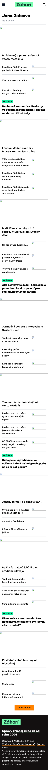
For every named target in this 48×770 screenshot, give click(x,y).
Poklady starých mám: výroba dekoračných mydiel (14, 416)
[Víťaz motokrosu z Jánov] (39, 80)
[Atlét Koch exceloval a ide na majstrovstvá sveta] (39, 592)
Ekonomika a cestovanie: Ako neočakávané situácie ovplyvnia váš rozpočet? (23, 622)
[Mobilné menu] (3, 4)
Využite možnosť (18, 744)
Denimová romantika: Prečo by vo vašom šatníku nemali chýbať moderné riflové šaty (23, 110)
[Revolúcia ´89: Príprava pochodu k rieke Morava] (39, 68)
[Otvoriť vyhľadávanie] (44, 4)
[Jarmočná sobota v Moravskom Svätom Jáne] (24, 310)
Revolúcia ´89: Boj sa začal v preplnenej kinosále (13, 176)
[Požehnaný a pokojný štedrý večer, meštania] (24, 39)
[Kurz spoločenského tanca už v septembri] (39, 365)
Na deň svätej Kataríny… (15, 245)
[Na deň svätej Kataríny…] (39, 244)
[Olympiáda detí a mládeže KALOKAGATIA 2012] (39, 511)
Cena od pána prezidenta (15, 604)
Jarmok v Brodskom (13, 521)
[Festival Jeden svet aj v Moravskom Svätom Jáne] (24, 131)
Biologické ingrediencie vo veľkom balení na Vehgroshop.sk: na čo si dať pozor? (24, 463)
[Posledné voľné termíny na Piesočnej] (24, 643)
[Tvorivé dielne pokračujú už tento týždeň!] (24, 385)
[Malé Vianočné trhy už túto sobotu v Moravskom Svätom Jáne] (24, 212)
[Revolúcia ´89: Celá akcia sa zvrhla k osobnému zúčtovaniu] (39, 190)
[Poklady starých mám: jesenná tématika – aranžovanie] (39, 430)
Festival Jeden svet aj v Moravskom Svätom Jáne (18, 149)
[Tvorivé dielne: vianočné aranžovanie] (39, 270)
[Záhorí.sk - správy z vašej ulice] (24, 4)
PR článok (7, 102)
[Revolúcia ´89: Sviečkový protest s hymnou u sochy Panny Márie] (39, 257)
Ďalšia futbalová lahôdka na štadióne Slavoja (20, 569)
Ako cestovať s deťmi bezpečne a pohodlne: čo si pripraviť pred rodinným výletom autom (24, 288)
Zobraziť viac (24, 707)
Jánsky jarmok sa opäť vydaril (21, 501)
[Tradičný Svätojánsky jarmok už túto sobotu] (39, 580)
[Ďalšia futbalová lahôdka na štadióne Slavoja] (24, 551)
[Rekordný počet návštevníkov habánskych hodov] (39, 352)
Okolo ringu (8, 684)
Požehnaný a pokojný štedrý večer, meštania (20, 57)
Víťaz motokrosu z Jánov (15, 80)
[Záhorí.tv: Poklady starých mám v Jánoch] (39, 91)
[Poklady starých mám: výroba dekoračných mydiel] (39, 416)
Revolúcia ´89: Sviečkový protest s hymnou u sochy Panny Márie (15, 257)
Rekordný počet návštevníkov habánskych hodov (16, 352)
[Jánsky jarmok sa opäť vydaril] (24, 485)
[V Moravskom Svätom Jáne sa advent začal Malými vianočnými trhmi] (39, 162)
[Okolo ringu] (39, 684)
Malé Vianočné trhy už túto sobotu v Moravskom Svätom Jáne (21, 232)
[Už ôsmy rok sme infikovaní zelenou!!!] (39, 695)
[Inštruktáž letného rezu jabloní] (39, 530)
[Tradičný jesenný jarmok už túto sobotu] (39, 339)
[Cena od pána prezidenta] (39, 604)
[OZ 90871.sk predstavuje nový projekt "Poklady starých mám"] (39, 444)
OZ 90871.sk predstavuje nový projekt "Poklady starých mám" (15, 444)
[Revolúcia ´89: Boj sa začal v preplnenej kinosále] (39, 176)
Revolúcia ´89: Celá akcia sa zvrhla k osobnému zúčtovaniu (15, 190)
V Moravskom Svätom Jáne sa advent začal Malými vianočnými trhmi (15, 162)
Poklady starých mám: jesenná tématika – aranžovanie (14, 430)
